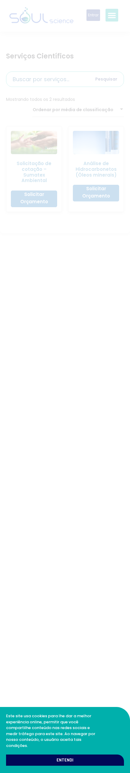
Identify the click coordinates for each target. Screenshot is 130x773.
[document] (65, 386)
